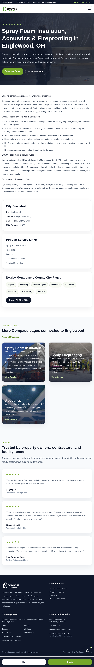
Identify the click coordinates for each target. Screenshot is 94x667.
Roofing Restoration (14, 263)
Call (24, 662)
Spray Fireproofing (56, 592)
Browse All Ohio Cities (18, 300)
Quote (70, 662)
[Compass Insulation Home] (10, 9)
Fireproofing (11, 250)
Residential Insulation (15, 259)
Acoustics (10, 254)
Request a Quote (12, 71)
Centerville (69, 285)
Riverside (55, 285)
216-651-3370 (54, 626)
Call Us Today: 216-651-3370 (13, 2)
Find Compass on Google (59, 633)
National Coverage (10, 337)
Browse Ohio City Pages (11, 636)
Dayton (11, 285)
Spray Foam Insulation (16, 245)
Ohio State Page (35, 71)
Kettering (24, 285)
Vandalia (41, 291)
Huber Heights (39, 285)
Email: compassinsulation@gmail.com (41, 2)
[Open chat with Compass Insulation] (87, 650)
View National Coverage (11, 640)
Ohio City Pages (78, 652)
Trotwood (12, 291)
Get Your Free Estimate (82, 2)
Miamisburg (27, 291)
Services (66, 652)
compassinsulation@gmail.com (61, 629)
